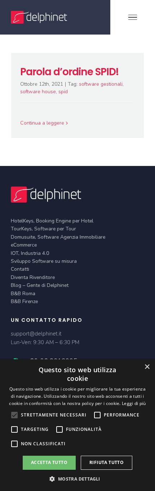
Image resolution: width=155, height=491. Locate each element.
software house (38, 91)
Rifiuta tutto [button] (106, 462)
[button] (77, 478)
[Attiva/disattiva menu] (133, 17)
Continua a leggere (42, 123)
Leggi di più (134, 403)
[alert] (77, 425)
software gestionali (101, 84)
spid (63, 91)
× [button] (147, 367)
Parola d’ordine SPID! (69, 72)
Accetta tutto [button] (49, 462)
